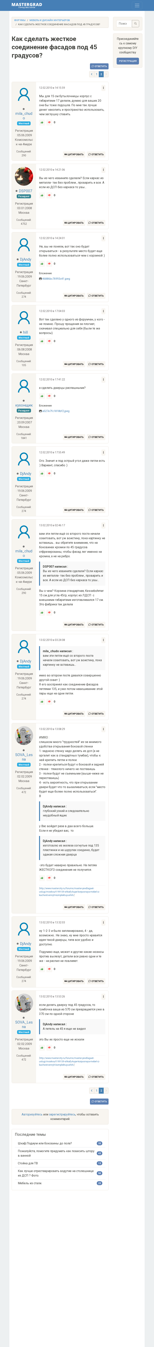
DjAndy (25, 259)
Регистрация (128, 61)
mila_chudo (23, 115)
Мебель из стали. (30, 1183)
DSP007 (25, 191)
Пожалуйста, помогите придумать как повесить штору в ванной (56, 1153)
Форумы (20, 20)
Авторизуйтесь (32, 1114)
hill (25, 332)
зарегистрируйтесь (62, 1114)
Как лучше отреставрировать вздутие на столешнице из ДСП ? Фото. (56, 1173)
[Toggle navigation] (137, 5)
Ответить (100, 66)
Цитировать (75, 154)
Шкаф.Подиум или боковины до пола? (45, 1143)
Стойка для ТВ (28, 1163)
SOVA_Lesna (24, 757)
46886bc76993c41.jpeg (56, 278)
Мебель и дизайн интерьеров (49, 20)
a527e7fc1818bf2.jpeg (55, 411)
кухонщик (24, 405)
